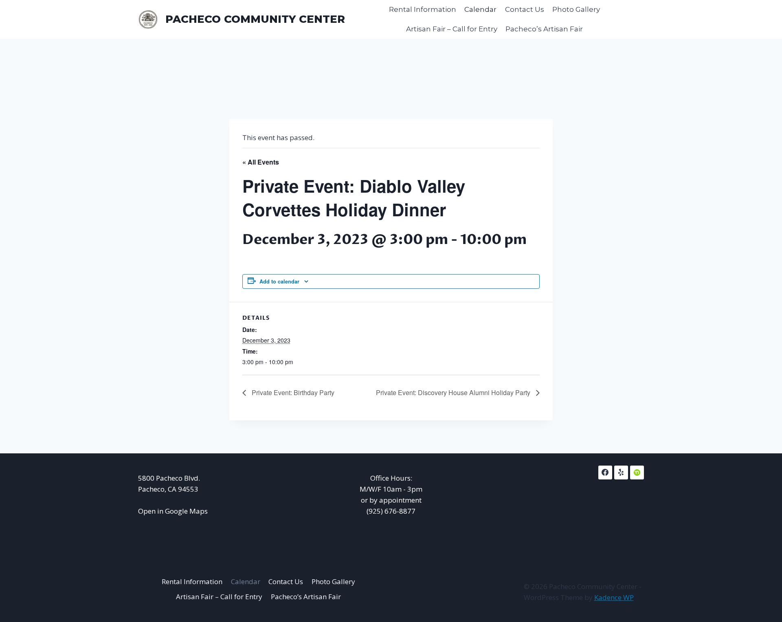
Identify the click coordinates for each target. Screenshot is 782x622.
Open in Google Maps (173, 511)
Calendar (480, 9)
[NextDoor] (637, 472)
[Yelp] (621, 472)
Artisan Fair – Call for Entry (451, 29)
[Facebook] (605, 472)
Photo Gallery (576, 9)
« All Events (260, 162)
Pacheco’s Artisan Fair (544, 29)
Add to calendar (279, 281)
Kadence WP (614, 597)
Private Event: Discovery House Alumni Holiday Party (454, 392)
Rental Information (422, 9)
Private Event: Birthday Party (292, 392)
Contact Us (524, 9)
